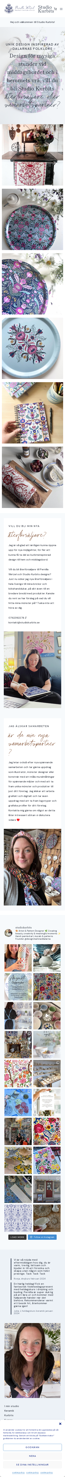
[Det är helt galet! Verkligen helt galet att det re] (47, 1073)
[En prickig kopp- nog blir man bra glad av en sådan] (18, 958)
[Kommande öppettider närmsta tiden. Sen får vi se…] (47, 1044)
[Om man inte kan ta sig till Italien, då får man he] (18, 1102)
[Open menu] (61, 8)
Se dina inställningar (32, 1464)
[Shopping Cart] (55, 9)
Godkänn (32, 1447)
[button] (60, 1423)
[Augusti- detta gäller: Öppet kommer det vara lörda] (18, 986)
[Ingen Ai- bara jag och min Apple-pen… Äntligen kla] (18, 1073)
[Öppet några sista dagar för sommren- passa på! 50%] (47, 1189)
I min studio (11, 1406)
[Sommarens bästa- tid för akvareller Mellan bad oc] (47, 1131)
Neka (32, 1455)
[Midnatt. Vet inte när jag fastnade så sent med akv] (47, 1160)
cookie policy (18, 1472)
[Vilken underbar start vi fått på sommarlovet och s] (18, 1218)
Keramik (9, 1410)
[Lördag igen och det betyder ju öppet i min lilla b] (18, 1015)
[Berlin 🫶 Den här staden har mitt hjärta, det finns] (18, 1131)
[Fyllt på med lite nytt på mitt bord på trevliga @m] (18, 1044)
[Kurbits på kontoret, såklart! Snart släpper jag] (18, 1189)
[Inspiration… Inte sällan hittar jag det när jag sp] (47, 1218)
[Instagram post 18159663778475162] (47, 1015)
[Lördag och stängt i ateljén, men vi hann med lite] (18, 1160)
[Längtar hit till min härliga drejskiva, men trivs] (47, 958)
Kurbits (9, 1415)
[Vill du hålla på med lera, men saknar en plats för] (47, 1102)
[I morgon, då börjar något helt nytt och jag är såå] (47, 986)
